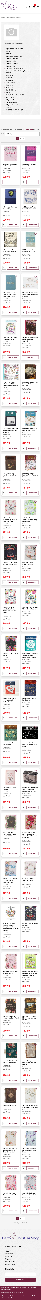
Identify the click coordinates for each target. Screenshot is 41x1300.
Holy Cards (9, 87)
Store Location (10, 1261)
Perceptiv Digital (6, 1289)
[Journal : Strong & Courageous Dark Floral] (11, 1006)
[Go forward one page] (23, 138)
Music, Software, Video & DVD (15, 95)
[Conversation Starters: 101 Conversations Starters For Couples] (11, 688)
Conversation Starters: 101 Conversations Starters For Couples (10, 700)
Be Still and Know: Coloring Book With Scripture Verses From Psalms (10, 384)
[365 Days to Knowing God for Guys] (11, 197)
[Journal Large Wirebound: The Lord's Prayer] (30, 1050)
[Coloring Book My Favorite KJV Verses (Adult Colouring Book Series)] (11, 597)
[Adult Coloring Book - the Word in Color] (11, 327)
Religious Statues (11, 102)
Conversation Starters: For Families (10, 744)
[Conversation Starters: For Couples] (30, 688)
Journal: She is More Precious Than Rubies (29, 1194)
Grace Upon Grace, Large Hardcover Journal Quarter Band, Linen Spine (30, 834)
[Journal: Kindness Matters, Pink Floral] (11, 1183)
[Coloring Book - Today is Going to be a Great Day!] (11, 552)
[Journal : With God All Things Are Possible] (11, 1050)
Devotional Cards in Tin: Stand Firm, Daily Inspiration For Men (30, 789)
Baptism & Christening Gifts (14, 48)
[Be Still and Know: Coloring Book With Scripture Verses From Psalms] (11, 372)
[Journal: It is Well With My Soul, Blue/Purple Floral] (30, 1138)
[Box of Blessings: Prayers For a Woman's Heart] (30, 463)
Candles (8, 53)
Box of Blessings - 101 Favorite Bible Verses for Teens (10, 430)
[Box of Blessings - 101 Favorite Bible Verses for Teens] (11, 418)
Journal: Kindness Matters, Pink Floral (9, 1194)
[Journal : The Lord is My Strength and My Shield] (30, 1006)
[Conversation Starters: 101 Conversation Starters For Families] (30, 643)
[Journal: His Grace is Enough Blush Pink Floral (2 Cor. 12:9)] (11, 1138)
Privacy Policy (5, 1292)
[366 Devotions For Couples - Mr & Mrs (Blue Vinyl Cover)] (11, 282)
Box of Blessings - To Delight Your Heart (29, 429)
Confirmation (10, 75)
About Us (8, 1251)
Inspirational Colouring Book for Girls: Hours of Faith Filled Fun (30, 973)
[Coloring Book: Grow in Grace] (11, 643)
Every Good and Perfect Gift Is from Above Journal (9, 834)
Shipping (8, 1259)
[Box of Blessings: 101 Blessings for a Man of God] (11, 463)
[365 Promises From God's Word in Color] (30, 197)
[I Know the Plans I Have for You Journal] (11, 961)
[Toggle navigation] (38, 6)
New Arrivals (10, 97)
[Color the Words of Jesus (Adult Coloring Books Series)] (30, 507)
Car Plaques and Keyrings (14, 56)
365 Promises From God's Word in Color (29, 208)
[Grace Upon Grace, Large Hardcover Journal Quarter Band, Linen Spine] (30, 822)
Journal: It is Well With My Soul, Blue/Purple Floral (29, 1150)
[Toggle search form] (26, 6)
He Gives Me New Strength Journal (28, 879)
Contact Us (8, 1256)
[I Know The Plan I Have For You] (30, 913)
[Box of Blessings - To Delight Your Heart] (30, 418)
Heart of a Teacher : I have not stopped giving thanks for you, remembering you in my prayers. (10, 927)
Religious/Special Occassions (15, 105)
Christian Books (11, 61)
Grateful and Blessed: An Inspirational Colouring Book (10, 880)
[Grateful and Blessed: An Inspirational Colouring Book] (11, 868)
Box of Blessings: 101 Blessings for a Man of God (10, 475)
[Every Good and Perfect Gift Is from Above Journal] (11, 822)
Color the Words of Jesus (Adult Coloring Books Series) (29, 519)
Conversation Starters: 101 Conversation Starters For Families (30, 655)
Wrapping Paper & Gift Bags (14, 109)
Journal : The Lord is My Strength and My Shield (29, 1018)
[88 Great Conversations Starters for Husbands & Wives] (30, 282)
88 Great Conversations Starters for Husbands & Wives (30, 294)
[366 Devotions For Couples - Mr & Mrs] (30, 239)
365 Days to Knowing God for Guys (10, 208)
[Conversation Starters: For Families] (11, 733)
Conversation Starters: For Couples (30, 699)
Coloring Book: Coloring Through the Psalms (30, 608)
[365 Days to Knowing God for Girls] (30, 154)
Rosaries (8, 107)
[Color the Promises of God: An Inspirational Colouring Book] (11, 507)
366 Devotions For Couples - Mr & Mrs (28, 251)
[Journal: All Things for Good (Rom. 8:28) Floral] (30, 1095)
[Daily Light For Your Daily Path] (11, 777)
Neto (28, 1287)
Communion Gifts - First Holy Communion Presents (19, 71)
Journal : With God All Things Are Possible (10, 1062)
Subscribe (20, 1280)
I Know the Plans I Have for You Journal (10, 972)
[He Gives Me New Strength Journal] (30, 868)
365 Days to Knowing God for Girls (29, 165)
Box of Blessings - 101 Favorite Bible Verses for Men (30, 384)
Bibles (8, 51)
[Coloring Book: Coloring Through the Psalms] (30, 597)
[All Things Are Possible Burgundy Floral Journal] (30, 327)
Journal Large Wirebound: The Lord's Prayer (29, 1062)
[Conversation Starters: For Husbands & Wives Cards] (30, 733)
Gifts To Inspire (10, 82)
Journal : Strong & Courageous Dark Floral (11, 1017)
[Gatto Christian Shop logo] (9, 6)
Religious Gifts (10, 100)
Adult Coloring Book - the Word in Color (10, 338)
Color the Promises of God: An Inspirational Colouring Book (10, 519)
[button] (34, 6)
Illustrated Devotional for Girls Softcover (10, 165)
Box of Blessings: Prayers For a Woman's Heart (30, 475)
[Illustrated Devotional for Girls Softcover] (11, 154)
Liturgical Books (11, 90)
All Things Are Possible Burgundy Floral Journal (30, 339)
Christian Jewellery (12, 63)
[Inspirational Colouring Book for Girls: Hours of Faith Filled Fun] (30, 961)
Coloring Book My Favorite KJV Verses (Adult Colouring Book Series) (10, 609)
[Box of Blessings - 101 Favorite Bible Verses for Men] (30, 372)
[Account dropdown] (29, 6)
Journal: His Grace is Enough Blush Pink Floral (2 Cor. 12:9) (10, 1150)
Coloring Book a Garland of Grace (28, 563)
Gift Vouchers (10, 80)
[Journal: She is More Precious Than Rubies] (30, 1183)
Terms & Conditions (17, 1292)
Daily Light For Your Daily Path (9, 788)
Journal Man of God (9, 1105)
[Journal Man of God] (11, 1095)
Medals (8, 92)
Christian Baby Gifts (12, 58)
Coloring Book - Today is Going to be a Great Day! (10, 564)
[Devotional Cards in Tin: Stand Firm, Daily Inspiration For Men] (30, 777)
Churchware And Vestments (14, 68)
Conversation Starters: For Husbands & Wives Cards (30, 744)
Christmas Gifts (10, 66)
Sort (2, 134)
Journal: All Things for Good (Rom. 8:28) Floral (30, 1106)
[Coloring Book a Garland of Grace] (30, 552)
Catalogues (9, 1254)
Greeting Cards (10, 85)
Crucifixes (9, 77)
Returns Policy (10, 1264)
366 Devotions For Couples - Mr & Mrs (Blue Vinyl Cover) (9, 294)
